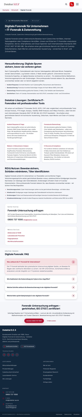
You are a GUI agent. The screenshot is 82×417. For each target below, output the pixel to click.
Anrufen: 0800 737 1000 (34, 321)
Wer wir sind (46, 365)
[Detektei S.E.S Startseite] (12, 4)
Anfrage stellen (47, 382)
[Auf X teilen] (12, 354)
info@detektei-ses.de (30, 220)
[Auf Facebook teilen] (8, 354)
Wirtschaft (14, 10)
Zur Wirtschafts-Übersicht (17, 20)
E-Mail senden (51, 321)
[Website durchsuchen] (66, 4)
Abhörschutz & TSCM (14, 233)
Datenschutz (68, 414)
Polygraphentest (13, 238)
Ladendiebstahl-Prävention (16, 235)
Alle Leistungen (7, 379)
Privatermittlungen (7, 369)
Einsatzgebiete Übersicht (50, 372)
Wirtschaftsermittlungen (9, 365)
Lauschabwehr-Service (9, 375)
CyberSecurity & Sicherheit (10, 372)
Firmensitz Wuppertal (49, 369)
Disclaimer (77, 414)
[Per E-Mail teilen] (17, 354)
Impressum (59, 414)
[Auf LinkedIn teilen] (4, 354)
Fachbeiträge (47, 379)
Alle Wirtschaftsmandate (15, 241)
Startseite (6, 10)
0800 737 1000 (15, 219)
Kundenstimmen (48, 375)
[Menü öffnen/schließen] (77, 4)
